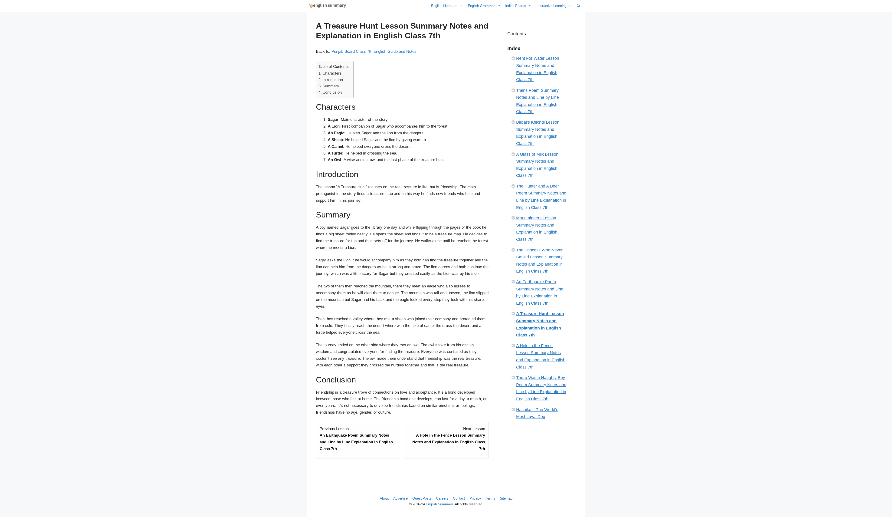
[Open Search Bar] (578, 5)
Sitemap (506, 498)
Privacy (475, 498)
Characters (332, 73)
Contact (459, 498)
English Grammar (481, 6)
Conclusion (332, 92)
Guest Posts (421, 498)
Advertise (400, 498)
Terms (490, 498)
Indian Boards (515, 6)
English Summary (439, 504)
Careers (442, 498)
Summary (330, 86)
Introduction (332, 80)
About (384, 498)
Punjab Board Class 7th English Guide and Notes (373, 51)
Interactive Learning (551, 6)
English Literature (444, 6)
